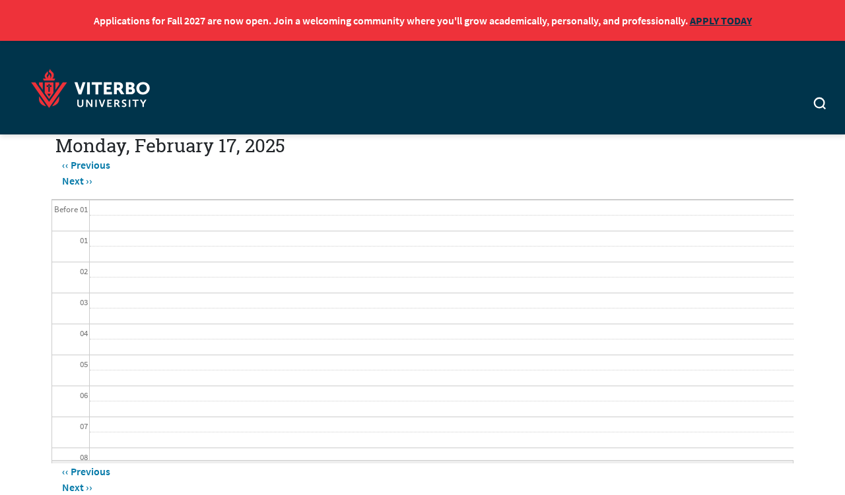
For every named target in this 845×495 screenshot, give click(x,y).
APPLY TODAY (721, 20)
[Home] (94, 86)
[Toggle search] (820, 104)
